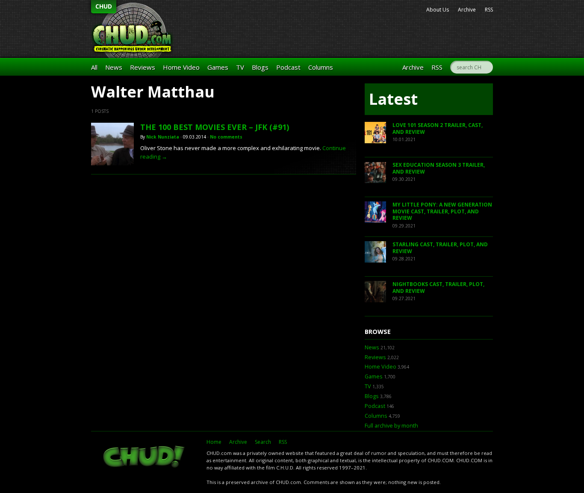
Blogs (260, 67)
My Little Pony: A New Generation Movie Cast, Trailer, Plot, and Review (442, 211)
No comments (226, 137)
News (113, 67)
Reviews (142, 67)
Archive (467, 9)
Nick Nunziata (162, 137)
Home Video (181, 67)
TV (240, 67)
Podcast (288, 67)
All (94, 67)
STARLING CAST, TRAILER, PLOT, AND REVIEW (440, 248)
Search (263, 442)
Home (213, 442)
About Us (437, 9)
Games (217, 67)
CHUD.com (144, 457)
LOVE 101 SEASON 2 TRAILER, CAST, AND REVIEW (437, 128)
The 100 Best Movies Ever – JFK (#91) (214, 127)
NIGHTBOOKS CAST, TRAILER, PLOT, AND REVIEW (438, 287)
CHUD (103, 6)
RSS (489, 9)
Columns (320, 67)
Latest (393, 99)
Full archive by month (391, 425)
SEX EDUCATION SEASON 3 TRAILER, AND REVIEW (438, 168)
